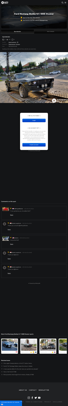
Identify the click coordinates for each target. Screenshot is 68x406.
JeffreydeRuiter (18, 209)
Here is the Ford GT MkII (9, 372)
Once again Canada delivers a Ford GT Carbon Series (17, 363)
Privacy (47, 402)
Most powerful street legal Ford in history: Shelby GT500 (18, 374)
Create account (34, 144)
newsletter (44, 390)
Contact (33, 390)
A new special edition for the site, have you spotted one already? (20, 369)
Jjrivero (16, 238)
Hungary (18, 44)
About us (23, 390)
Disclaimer (57, 402)
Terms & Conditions (33, 402)
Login (34, 120)
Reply (11, 215)
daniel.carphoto (12, 42)
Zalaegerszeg (12, 44)
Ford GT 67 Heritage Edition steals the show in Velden (17, 366)
